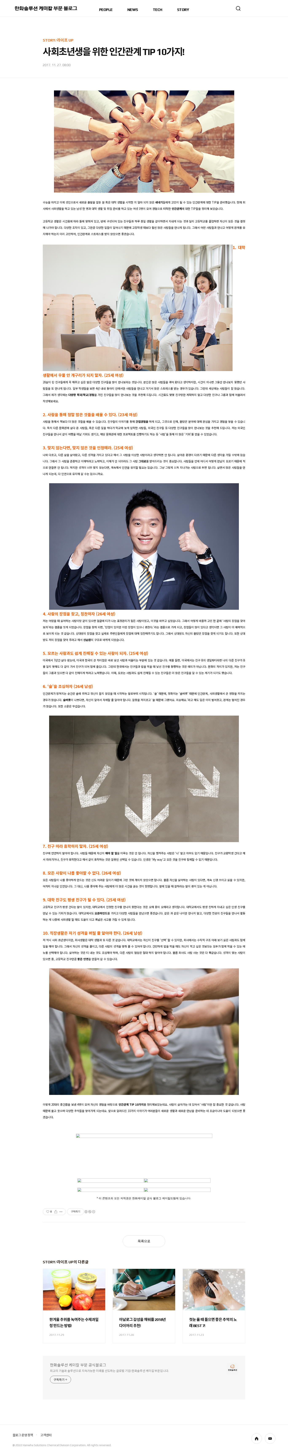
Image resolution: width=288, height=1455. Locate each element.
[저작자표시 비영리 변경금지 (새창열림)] (89, 1211)
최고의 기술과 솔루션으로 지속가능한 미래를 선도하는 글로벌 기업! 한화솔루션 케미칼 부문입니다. (109, 1371)
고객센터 (45, 1435)
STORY (183, 10)
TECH (157, 10)
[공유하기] (55, 1212)
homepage (256, 1438)
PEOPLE (106, 10)
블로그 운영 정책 (23, 1435)
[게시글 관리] (61, 1212)
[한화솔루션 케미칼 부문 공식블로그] (46, 8)
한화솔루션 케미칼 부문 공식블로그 (78, 1365)
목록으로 (144, 1241)
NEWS (132, 10)
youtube (270, 1438)
